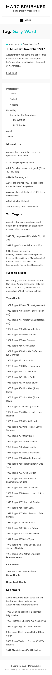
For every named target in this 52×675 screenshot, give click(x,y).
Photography (12, 89)
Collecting (11, 110)
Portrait (13, 99)
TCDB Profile (19, 125)
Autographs (14, 44)
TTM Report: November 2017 (25, 49)
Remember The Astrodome (23, 115)
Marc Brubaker (26, 7)
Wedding (14, 104)
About (9, 131)
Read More (11, 73)
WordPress (43, 669)
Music (13, 93)
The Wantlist (19, 120)
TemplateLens (23, 669)
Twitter (9, 136)
